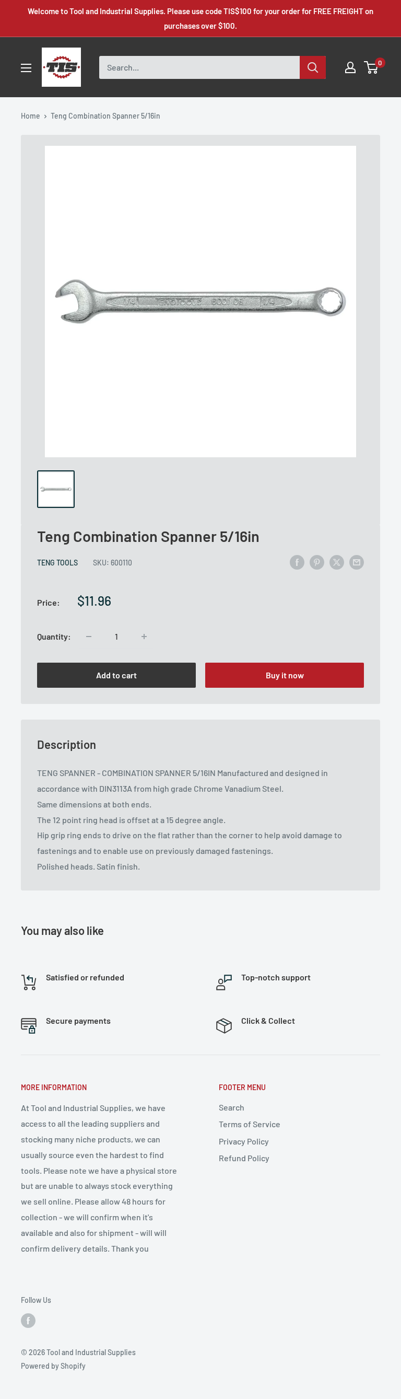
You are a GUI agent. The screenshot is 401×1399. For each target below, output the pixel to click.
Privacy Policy (244, 1141)
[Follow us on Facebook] (28, 1320)
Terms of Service (249, 1124)
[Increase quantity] (144, 637)
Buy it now (285, 675)
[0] (371, 67)
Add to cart (116, 675)
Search (231, 1107)
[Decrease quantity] (89, 637)
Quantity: (54, 636)
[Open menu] (26, 68)
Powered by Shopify (53, 1365)
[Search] (313, 67)
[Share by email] (356, 561)
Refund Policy (244, 1158)
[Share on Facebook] (297, 561)
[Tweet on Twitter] (336, 561)
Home (30, 115)
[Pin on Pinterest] (317, 561)
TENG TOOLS (57, 562)
